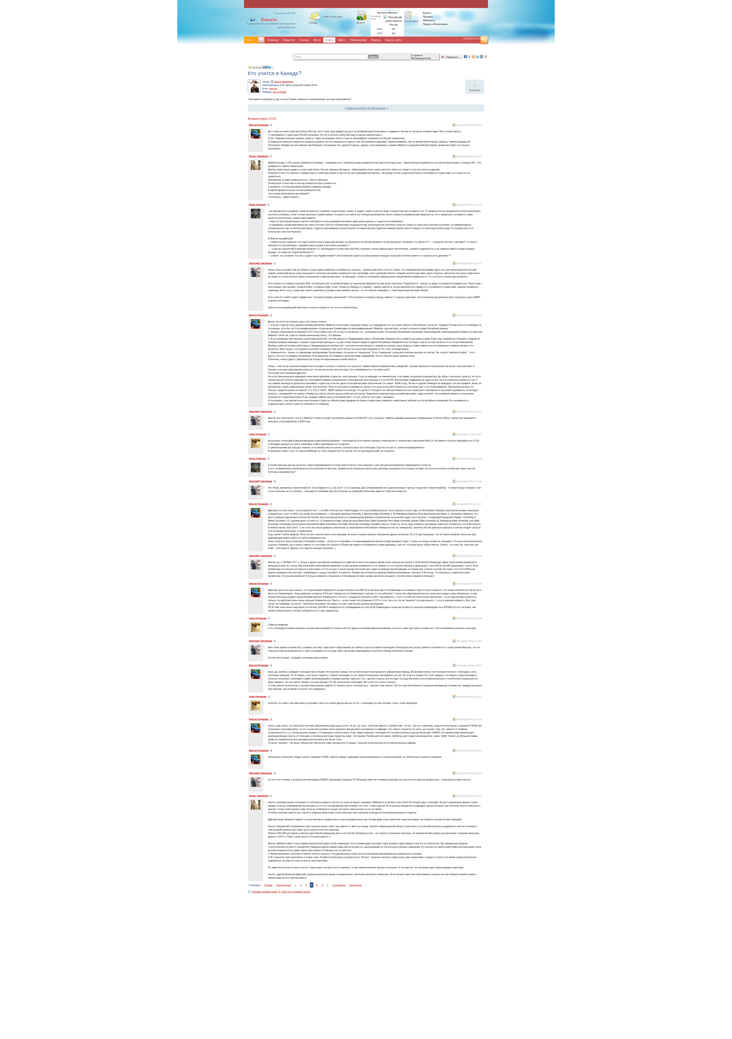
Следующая (338, 885)
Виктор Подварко (259, 125)
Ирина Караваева (283, 81)
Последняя (355, 885)
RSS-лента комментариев (296, 891)
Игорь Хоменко (257, 204)
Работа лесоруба (356, 108)
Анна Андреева (257, 434)
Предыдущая (283, 885)
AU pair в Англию (376, 108)
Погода (313, 22)
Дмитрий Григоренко (260, 263)
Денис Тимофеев (258, 156)
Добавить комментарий (264, 891)
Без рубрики (279, 91)
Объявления (411, 21)
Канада (273, 88)
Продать (428, 16)
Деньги (360, 22)
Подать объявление (435, 24)
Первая (268, 885)
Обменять (429, 20)
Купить (426, 12)
